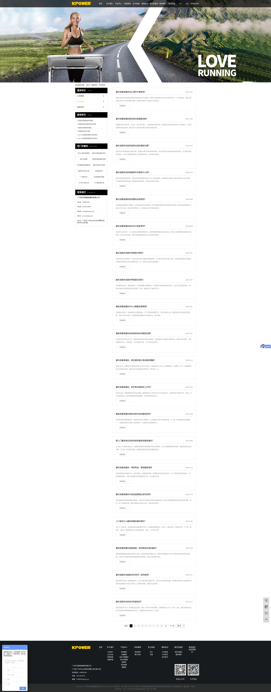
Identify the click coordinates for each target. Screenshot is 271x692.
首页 (100, 4)
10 (166, 626)
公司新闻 (80, 96)
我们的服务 (154, 4)
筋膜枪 (124, 667)
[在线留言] (266, 613)
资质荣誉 (110, 657)
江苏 (151, 689)
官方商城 (136, 4)
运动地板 (124, 664)
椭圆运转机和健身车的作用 (87, 124)
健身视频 (179, 654)
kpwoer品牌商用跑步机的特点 (87, 135)
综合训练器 (124, 659)
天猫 (151, 654)
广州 (124, 689)
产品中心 (118, 4)
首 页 (88, 85)
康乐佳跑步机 (167, 686)
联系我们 (162, 4)
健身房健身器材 (146, 686)
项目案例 (127, 4)
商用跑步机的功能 (84, 131)
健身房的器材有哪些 (85, 128)
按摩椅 (124, 662)
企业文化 (110, 654)
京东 (151, 652)
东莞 (147, 689)
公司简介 (110, 652)
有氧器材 (124, 652)
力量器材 (124, 654)
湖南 (137, 689)
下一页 (172, 626)
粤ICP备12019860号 (127, 686)
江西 (134, 689)
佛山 (144, 689)
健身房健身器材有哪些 (85, 120)
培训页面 (171, 4)
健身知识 (145, 4)
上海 (127, 689)
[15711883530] (266, 600)
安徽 (154, 689)
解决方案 (138, 654)
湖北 (141, 689)
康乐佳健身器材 (157, 686)
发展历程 (110, 659)
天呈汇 (193, 686)
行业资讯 (102, 85)
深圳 (130, 689)
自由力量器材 (124, 657)
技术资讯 (80, 107)
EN (180, 4)
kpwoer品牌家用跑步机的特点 (87, 138)
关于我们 (109, 4)
